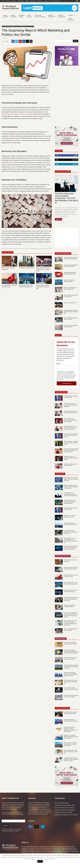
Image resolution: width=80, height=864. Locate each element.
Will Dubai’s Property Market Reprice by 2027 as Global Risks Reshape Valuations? (71, 674)
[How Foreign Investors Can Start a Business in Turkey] (9, 278)
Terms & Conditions (9, 814)
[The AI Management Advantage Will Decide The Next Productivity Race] (59, 312)
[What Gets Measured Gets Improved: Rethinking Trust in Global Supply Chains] (59, 502)
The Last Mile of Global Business (26, 267)
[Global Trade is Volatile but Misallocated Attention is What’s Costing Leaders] (59, 737)
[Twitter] (16, 41)
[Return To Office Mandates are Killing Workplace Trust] (59, 289)
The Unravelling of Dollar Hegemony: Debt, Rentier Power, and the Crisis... (71, 532)
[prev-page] (3, 291)
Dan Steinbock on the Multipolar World (64, 805)
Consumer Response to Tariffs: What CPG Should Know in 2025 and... (70, 752)
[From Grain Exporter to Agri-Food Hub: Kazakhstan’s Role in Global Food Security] (59, 667)
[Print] (30, 41)
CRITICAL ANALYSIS (29, 16)
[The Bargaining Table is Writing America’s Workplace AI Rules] (59, 259)
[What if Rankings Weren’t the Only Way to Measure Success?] (59, 413)
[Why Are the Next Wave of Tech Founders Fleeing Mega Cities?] (26, 278)
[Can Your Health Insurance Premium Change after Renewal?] (59, 690)
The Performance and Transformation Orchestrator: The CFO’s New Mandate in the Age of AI (66, 198)
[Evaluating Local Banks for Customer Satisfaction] (59, 607)
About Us (8, 1)
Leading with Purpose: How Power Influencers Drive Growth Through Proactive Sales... (70, 428)
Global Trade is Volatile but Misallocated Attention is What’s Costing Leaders (71, 737)
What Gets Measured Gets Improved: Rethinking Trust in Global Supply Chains (70, 502)
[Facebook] (13, 41)
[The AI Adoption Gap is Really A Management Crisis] (59, 327)
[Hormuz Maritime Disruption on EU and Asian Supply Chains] (59, 714)
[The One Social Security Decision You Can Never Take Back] (59, 697)
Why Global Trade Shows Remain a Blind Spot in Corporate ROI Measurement (71, 599)
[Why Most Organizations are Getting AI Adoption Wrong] (59, 274)
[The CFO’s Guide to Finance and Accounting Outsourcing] (59, 592)
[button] (77, 1)
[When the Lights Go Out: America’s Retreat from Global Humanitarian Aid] (59, 421)
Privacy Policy (46, 1)
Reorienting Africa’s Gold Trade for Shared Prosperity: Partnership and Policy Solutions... (71, 759)
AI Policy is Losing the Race (70, 302)
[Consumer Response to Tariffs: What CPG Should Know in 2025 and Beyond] (59, 752)
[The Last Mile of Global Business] (26, 261)
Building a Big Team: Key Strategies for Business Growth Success (70, 458)
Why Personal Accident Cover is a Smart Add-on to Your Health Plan (71, 682)
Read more (58, 219)
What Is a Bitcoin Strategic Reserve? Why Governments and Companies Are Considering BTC (71, 652)
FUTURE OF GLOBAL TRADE (61, 16)
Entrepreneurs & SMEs (17, 26)
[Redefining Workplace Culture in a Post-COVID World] (59, 466)
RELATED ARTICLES (7, 252)
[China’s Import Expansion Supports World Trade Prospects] (59, 721)
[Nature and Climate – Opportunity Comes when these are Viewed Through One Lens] (59, 443)
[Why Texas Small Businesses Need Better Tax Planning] (59, 659)
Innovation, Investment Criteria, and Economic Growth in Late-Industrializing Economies (70, 548)
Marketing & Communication (28, 26)
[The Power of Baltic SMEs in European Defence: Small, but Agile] (44, 278)
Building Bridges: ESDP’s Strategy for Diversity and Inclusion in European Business (71, 450)
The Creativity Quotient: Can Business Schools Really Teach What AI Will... (71, 405)
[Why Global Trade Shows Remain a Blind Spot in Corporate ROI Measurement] (59, 599)
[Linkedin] (23, 41)
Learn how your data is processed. (10, 831)
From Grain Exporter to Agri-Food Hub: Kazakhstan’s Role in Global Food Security (71, 667)
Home (3, 1)
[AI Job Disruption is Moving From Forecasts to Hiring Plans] (59, 267)
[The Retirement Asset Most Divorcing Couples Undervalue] (59, 644)
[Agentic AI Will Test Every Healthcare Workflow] (59, 282)
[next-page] (5, 291)
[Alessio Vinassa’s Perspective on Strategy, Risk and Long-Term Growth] (44, 261)
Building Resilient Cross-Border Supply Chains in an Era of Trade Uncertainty (71, 479)
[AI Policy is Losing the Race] (59, 305)
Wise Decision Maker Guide (62, 803)
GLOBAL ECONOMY (5, 16)
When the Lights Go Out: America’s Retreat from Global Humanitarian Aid (70, 420)
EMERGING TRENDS (21, 16)
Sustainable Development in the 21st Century (66, 814)
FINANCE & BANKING (13, 16)
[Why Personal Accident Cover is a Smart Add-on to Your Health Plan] (59, 682)
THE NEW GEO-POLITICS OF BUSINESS (40, 16)
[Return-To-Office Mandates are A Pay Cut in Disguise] (59, 320)
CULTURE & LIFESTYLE (70, 19)
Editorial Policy (21, 1)
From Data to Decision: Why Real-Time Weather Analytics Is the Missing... (71, 435)
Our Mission (13, 1)
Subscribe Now (66, 383)
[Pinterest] (20, 41)
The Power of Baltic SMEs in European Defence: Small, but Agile (42, 287)
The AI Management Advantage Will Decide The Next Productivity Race (71, 312)
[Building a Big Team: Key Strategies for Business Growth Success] (59, 458)
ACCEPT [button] (40, 861)
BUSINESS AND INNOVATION (63, 556)
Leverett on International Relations (63, 812)
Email (58, 363)
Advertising (33, 1)
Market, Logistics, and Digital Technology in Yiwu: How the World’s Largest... (70, 744)
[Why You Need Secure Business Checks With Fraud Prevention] (59, 569)
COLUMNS (70, 15)
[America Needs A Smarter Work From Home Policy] (59, 297)
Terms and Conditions (54, 1)
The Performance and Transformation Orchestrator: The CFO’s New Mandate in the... (71, 494)
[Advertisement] (66, 237)
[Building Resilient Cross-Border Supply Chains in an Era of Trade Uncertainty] (59, 480)
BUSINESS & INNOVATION (51, 16)
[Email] (27, 41)
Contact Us (39, 1)
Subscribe (27, 1)
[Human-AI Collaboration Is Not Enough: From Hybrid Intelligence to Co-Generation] (59, 487)
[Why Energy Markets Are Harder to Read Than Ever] (59, 398)
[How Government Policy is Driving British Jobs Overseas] (59, 525)
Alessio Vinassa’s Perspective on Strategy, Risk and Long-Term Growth (43, 269)
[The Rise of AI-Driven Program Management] (9, 261)
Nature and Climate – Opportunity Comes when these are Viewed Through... (71, 443)
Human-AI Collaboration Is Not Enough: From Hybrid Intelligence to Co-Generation (71, 487)
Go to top (50, 247)
